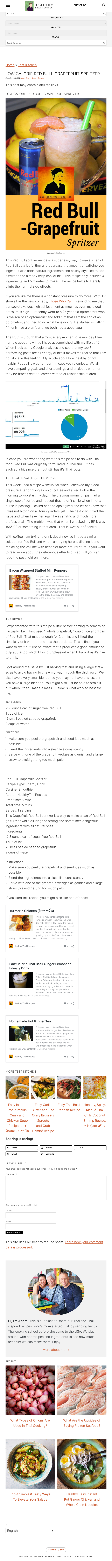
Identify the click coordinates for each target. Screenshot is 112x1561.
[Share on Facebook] (3, 769)
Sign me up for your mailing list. (21, 1205)
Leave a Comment (38, 78)
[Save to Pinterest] (3, 784)
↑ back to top (56, 1550)
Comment (11, 1174)
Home (10, 65)
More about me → (56, 1350)
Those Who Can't (62, 301)
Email (8, 1221)
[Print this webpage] (3, 791)
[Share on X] (3, 776)
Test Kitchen (27, 65)
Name (9, 1210)
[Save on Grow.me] (3, 799)
